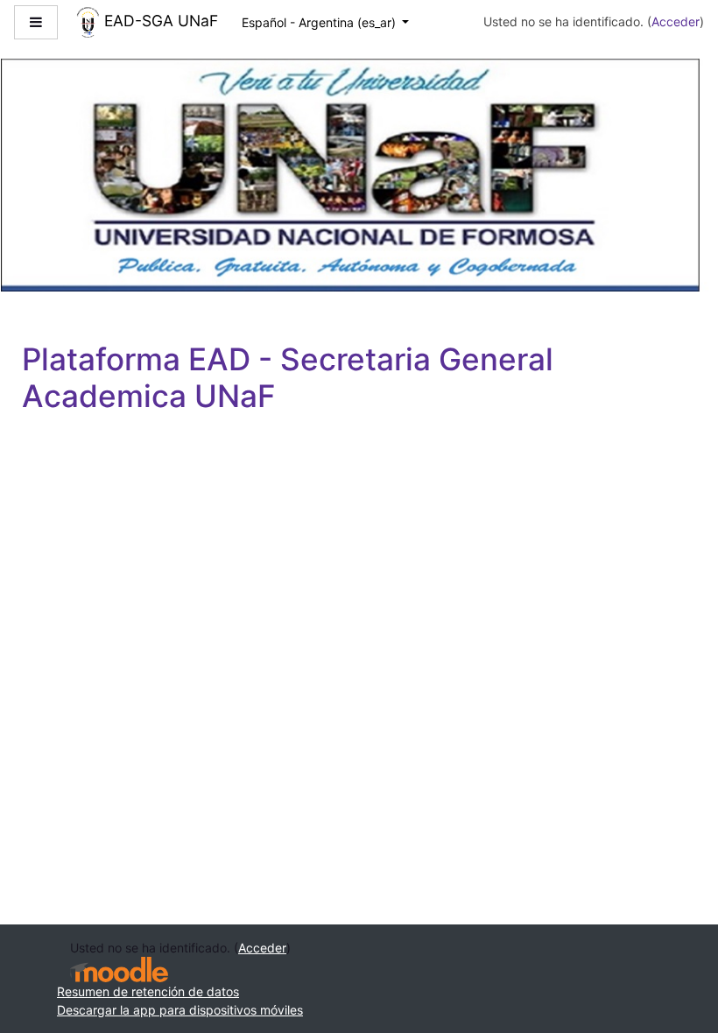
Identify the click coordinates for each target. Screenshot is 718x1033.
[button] (679, 948)
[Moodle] (119, 969)
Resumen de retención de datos (148, 991)
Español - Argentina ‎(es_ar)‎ (320, 22)
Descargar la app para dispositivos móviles (180, 1009)
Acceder (675, 21)
